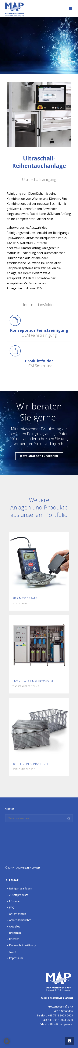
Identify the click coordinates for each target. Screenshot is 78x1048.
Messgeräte (20, 603)
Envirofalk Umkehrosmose (33, 681)
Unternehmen (17, 914)
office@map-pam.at (60, 1024)
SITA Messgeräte (24, 598)
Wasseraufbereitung (25, 686)
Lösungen (15, 901)
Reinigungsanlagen (20, 888)
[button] (7, 1041)
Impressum (16, 958)
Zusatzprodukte (18, 895)
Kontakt (14, 939)
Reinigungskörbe (23, 769)
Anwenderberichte (20, 920)
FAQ (11, 907)
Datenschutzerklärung (22, 945)
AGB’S (12, 952)
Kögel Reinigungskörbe (30, 764)
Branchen (15, 933)
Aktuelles (14, 926)
